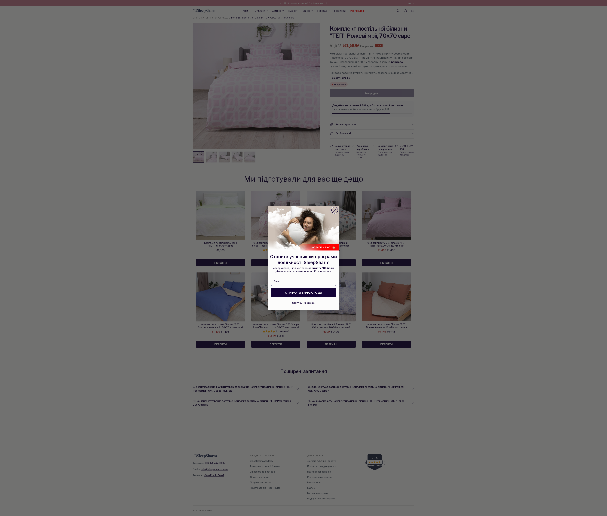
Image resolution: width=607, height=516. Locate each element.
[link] (303, 228)
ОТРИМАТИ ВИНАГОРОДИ (303, 292)
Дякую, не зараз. (303, 302)
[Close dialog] (334, 210)
